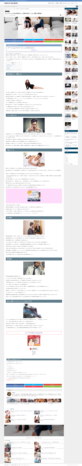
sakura (13, 392)
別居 (65, 156)
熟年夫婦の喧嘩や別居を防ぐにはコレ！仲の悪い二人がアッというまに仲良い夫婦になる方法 (71, 133)
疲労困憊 (8, 68)
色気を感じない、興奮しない (11, 64)
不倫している (8, 66)
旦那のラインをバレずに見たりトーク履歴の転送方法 (29, 213)
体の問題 (8, 67)
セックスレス (7, 11)
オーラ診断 (13, 372)
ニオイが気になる (9, 65)
